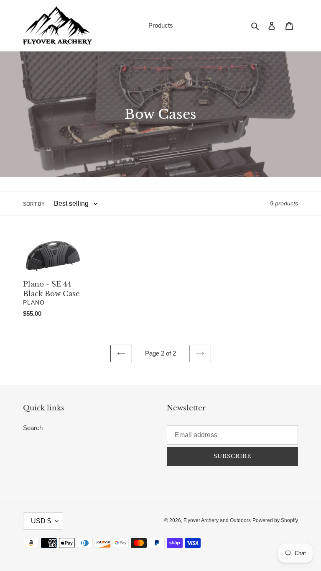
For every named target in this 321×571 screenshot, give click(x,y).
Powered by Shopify (275, 520)
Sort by (34, 204)
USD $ (41, 521)
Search (33, 427)
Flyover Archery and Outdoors (217, 520)
